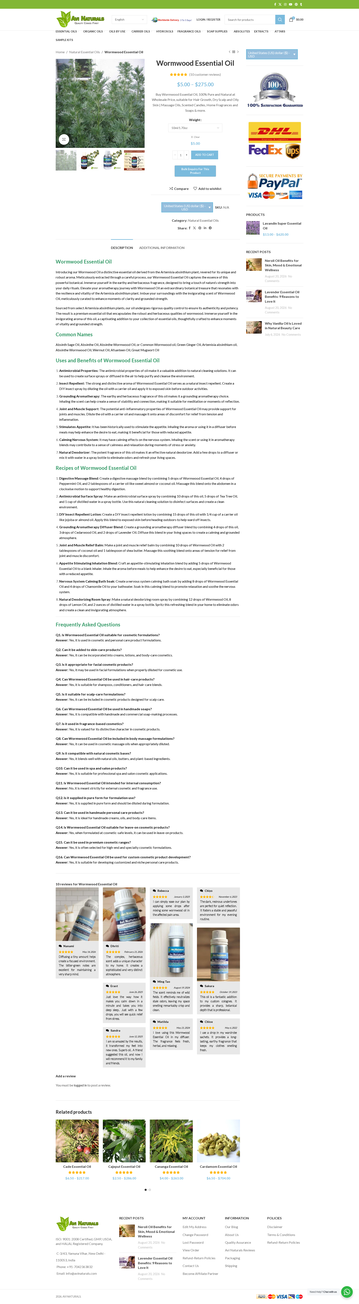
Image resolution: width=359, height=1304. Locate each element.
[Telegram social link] (210, 228)
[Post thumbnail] (254, 270)
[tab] (122, 245)
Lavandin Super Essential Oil (282, 225)
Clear (197, 137)
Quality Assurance (238, 1242)
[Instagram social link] (285, 4)
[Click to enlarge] (64, 139)
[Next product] (238, 52)
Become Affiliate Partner (200, 1274)
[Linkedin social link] (205, 228)
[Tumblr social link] (301, 4)
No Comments (291, 334)
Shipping (231, 1266)
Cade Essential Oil (77, 1166)
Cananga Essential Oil (171, 1166)
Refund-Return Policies (199, 1258)
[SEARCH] (280, 19)
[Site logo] (82, 19)
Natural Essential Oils (84, 52)
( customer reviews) (205, 75)
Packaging (232, 1258)
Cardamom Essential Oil (218, 1166)
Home (60, 52)
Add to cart (204, 154)
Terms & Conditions (281, 1235)
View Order (191, 1250)
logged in (80, 1085)
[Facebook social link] (275, 4)
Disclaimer (275, 1227)
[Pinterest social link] (296, 4)
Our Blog (231, 1227)
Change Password (195, 1235)
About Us (232, 1235)
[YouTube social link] (291, 4)
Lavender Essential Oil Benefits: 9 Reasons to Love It (282, 296)
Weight (194, 120)
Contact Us (191, 1266)
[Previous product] (229, 52)
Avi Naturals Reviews (240, 1250)
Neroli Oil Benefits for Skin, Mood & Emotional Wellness (283, 265)
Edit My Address (195, 1227)
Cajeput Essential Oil (124, 1166)
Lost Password (193, 1242)
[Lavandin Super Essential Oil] (253, 229)
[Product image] (77, 1141)
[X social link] (280, 4)
